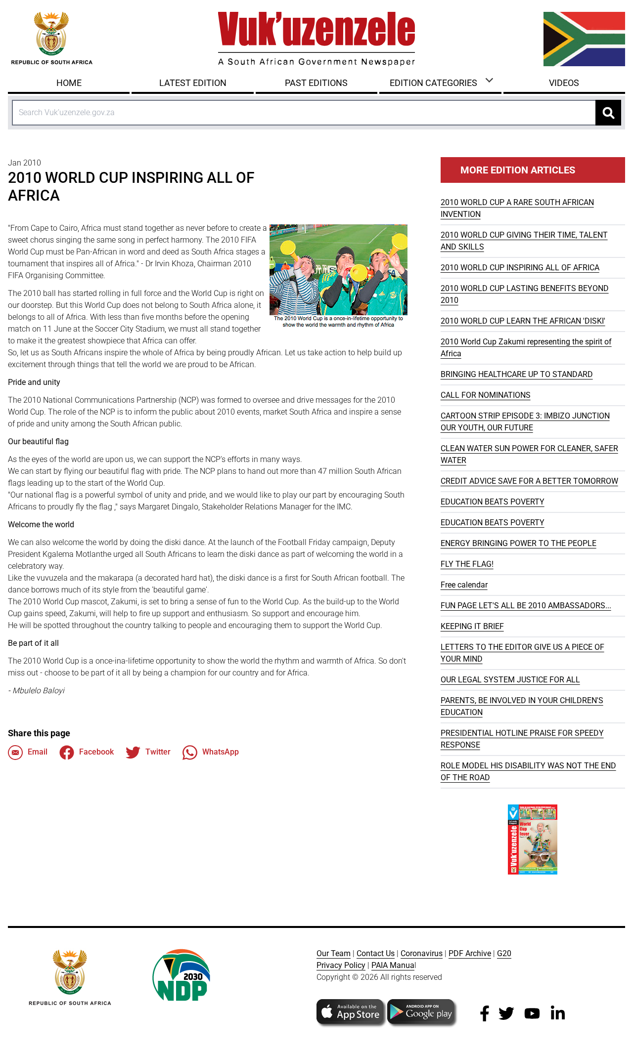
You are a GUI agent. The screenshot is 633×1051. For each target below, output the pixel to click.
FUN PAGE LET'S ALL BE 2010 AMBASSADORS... (526, 605)
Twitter (158, 752)
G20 (504, 953)
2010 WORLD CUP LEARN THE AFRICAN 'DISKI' (523, 321)
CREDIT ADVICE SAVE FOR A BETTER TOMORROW (529, 481)
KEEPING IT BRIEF (472, 626)
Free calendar (464, 584)
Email (37, 752)
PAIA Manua (392, 965)
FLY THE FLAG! (467, 564)
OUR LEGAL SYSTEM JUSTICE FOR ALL (510, 679)
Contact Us (376, 953)
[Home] (316, 39)
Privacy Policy (340, 965)
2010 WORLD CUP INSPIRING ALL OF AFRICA (520, 267)
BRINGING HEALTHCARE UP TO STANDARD (517, 374)
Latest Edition (192, 83)
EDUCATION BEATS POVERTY (492, 501)
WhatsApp (220, 752)
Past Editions (316, 83)
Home (69, 83)
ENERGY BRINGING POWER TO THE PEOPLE (518, 543)
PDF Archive (470, 953)
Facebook (96, 752)
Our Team (333, 953)
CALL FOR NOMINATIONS (486, 395)
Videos (564, 83)
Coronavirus (422, 953)
